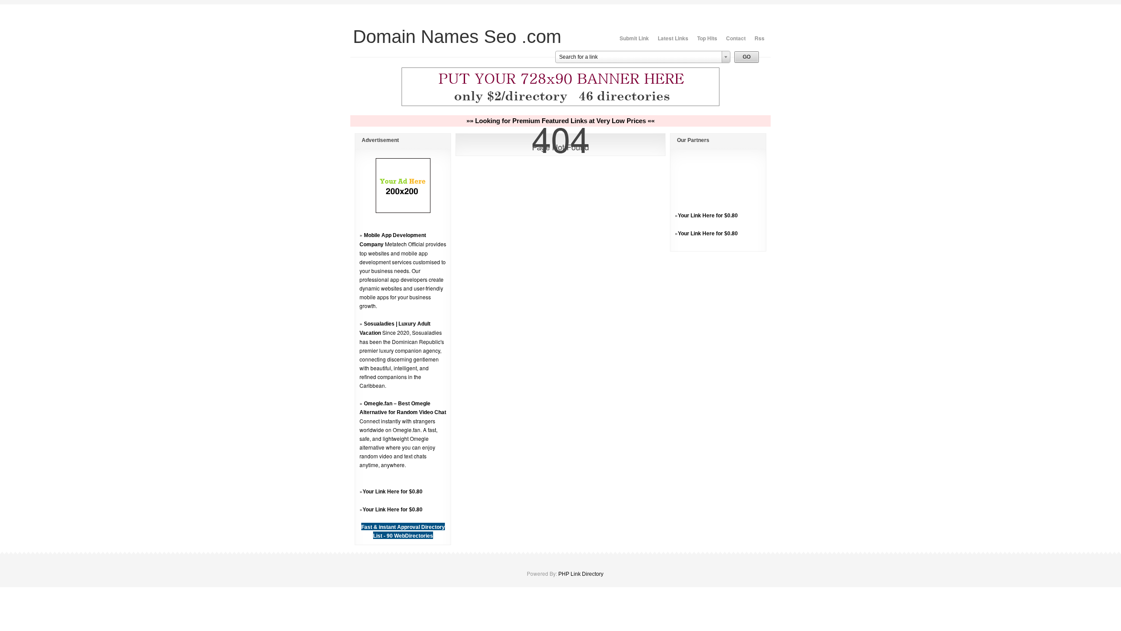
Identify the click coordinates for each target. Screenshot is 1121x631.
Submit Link (634, 38)
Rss (759, 38)
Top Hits (707, 38)
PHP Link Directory (580, 574)
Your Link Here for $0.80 (393, 492)
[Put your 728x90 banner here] (560, 105)
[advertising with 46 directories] (403, 211)
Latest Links (673, 38)
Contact (736, 38)
